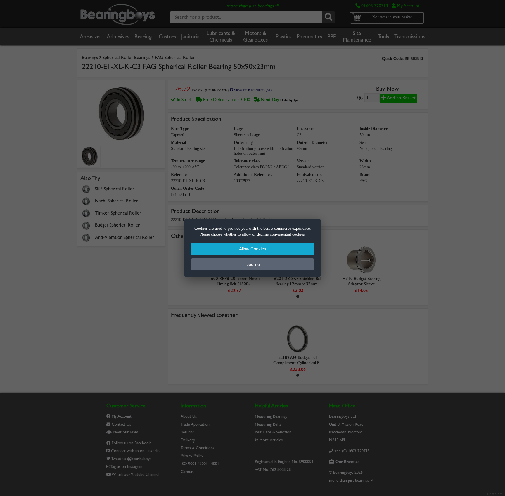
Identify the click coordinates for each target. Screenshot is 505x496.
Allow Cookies (252, 248)
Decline (252, 264)
